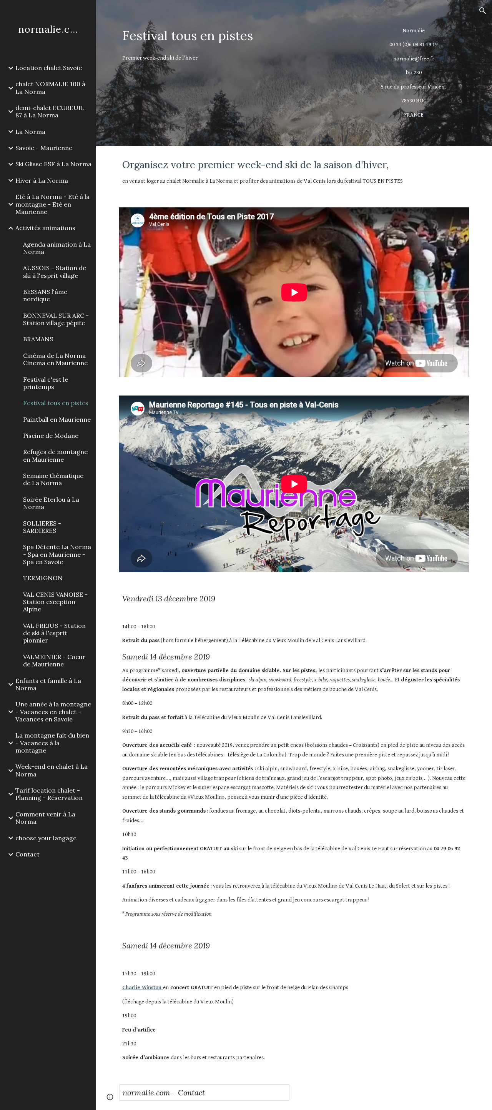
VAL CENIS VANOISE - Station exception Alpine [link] (55, 602)
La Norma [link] (30, 131)
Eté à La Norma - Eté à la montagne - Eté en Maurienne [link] (52, 204)
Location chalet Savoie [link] (48, 68)
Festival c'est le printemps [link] (45, 383)
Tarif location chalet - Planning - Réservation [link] (49, 793)
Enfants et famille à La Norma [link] (48, 684)
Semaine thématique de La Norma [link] (53, 479)
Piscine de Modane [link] (50, 435)
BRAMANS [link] (38, 339)
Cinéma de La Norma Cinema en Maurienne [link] (55, 359)
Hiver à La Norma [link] (41, 180)
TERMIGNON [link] (43, 578)
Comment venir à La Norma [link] (45, 817)
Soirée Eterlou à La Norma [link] (51, 503)
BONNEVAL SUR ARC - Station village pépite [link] (56, 319)
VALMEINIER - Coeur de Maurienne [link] (54, 660)
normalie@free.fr (413, 58)
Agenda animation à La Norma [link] (57, 247)
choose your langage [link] (45, 838)
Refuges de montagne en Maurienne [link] (55, 455)
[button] (483, 11)
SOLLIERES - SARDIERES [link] (42, 526)
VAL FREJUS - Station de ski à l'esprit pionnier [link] (54, 633)
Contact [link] (27, 854)
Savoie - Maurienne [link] (43, 148)
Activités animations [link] (45, 228)
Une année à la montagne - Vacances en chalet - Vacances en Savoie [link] (53, 711)
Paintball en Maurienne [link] (57, 419)
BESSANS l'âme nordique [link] (45, 295)
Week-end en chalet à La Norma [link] (51, 770)
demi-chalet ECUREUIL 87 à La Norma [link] (50, 111)
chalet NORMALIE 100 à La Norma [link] (50, 87)
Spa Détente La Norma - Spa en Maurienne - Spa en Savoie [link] (57, 554)
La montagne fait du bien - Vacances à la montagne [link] (52, 742)
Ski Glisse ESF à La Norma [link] (53, 164)
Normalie (413, 30)
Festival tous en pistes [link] (55, 403)
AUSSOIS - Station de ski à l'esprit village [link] (54, 271)
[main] (234, 35)
